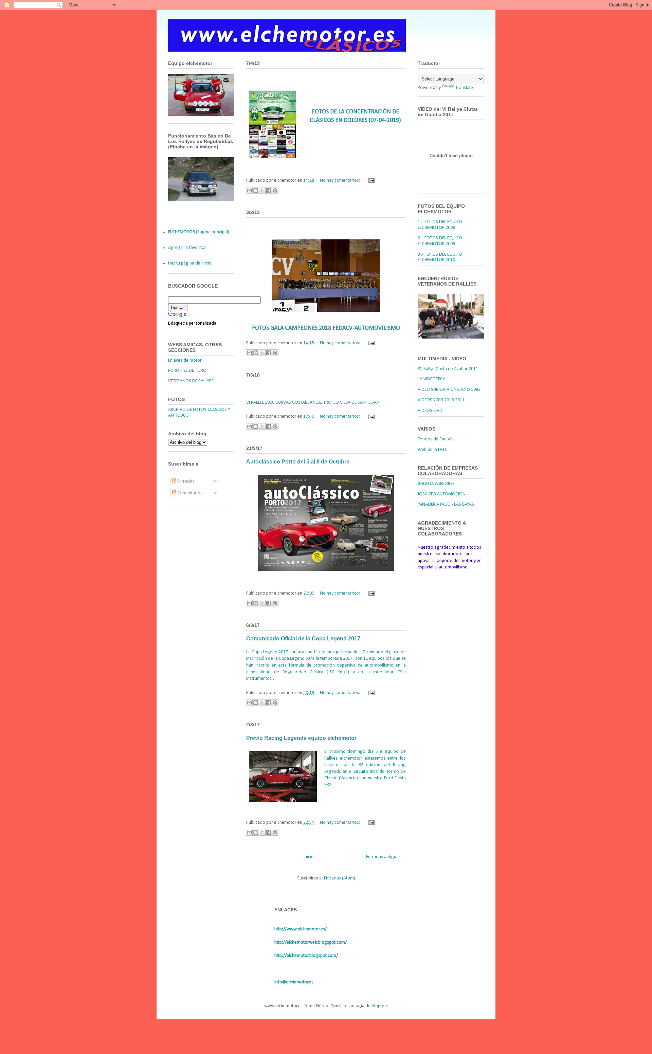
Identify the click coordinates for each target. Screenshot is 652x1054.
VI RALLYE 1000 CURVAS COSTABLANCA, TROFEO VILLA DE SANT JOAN (313, 402)
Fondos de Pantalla (436, 439)
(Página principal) (198, 232)
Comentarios (189, 493)
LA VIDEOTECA (432, 379)
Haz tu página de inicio (190, 263)
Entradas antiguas (383, 856)
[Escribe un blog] (255, 190)
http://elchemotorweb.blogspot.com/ (310, 942)
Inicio (309, 856)
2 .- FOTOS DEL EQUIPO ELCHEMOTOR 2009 (440, 241)
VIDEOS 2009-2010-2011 (441, 400)
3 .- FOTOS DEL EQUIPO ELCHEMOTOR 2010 (440, 257)
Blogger (379, 1005)
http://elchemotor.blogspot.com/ (306, 955)
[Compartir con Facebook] (268, 190)
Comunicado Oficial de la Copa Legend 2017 (303, 638)
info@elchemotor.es (293, 982)
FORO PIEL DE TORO (187, 370)
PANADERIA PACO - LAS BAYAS (446, 504)
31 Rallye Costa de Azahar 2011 (448, 368)
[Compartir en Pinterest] (275, 190)
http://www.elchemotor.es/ (300, 929)
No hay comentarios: (340, 180)
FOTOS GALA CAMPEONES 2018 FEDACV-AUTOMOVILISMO (326, 328)
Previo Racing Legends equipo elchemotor (301, 738)
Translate (464, 87)
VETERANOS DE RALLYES (191, 381)
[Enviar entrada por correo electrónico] (370, 180)
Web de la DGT (432, 449)
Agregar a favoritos (187, 247)
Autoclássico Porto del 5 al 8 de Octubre (297, 462)
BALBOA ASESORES (436, 483)
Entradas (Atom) (339, 878)
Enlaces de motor (185, 360)
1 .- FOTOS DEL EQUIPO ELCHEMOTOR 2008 (440, 224)
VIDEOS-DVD (430, 410)
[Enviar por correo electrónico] (249, 190)
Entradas (185, 481)
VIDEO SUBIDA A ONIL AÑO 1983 (449, 389)
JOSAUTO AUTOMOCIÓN (442, 494)
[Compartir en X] (262, 190)
